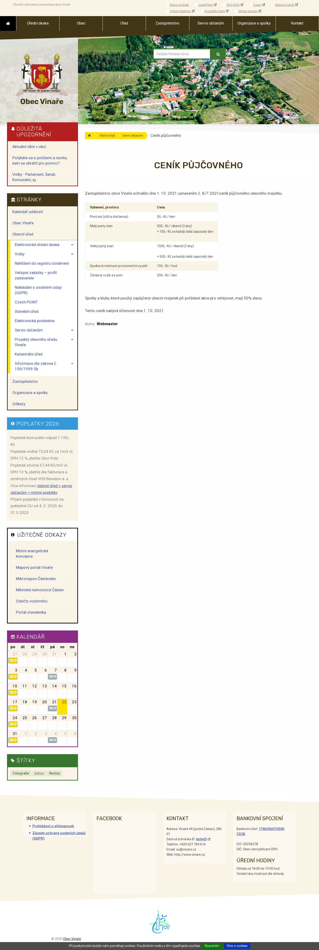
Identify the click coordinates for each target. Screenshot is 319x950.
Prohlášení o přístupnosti (53, 826)
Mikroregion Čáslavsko (36, 578)
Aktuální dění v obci (29, 146)
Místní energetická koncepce (32, 554)
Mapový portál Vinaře (34, 567)
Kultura (39, 773)
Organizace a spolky (30, 392)
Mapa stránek (179, 5)
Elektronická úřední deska (37, 244)
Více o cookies (237, 946)
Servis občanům (133, 135)
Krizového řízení (215, 11)
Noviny (54, 773)
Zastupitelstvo (25, 381)
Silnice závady (248, 11)
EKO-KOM (233, 5)
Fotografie (21, 773)
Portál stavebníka (31, 612)
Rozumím (212, 946)
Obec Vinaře (23, 223)
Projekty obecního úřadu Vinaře (36, 342)
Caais (257, 5)
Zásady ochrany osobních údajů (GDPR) (58, 836)
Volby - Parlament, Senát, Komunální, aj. (34, 177)
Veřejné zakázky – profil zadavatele (36, 275)
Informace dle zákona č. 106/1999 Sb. (36, 366)
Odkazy (18, 403)
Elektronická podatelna (34, 320)
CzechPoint (205, 5)
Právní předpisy (180, 11)
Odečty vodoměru (31, 601)
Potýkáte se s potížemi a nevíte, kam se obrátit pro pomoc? (39, 160)
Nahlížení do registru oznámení (42, 263)
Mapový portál (284, 5)
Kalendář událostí (27, 211)
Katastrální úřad (29, 354)
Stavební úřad (27, 311)
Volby (20, 254)
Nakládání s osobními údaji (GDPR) (38, 290)
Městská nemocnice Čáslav (40, 590)
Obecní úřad (107, 135)
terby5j (201, 839)
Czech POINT (26, 302)
